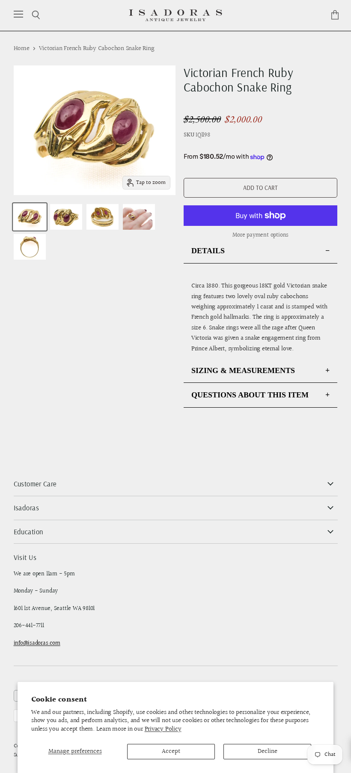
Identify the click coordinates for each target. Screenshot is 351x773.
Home (22, 48)
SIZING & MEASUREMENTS (243, 370)
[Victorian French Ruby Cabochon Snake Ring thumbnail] (30, 217)
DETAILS (208, 250)
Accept (171, 751)
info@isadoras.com (37, 643)
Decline (267, 751)
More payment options (260, 235)
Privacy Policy (163, 729)
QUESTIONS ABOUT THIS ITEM (250, 395)
